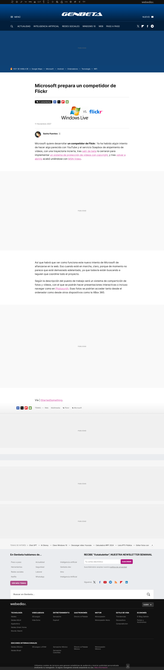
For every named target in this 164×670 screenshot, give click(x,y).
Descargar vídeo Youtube (81, 545)
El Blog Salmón (143, 616)
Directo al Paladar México (81, 648)
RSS (116, 582)
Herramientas (16, 567)
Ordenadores (72, 69)
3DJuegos (36, 616)
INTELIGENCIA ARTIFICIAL (46, 26)
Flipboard (142, 26)
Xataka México (17, 647)
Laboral (39, 572)
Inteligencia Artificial (68, 577)
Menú (17, 17)
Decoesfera (120, 620)
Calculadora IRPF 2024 (105, 545)
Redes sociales (17, 572)
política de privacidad (118, 567)
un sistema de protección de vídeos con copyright (79, 155)
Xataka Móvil (16, 620)
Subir (146, 605)
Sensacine (57, 616)
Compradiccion (122, 624)
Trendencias (121, 616)
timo (62, 572)
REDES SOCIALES (70, 26)
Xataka (13, 616)
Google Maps (37, 69)
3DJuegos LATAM (39, 647)
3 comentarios (45, 102)
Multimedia (55, 408)
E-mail (67, 101)
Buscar (148, 594)
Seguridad (40, 567)
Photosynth (62, 288)
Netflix (14, 577)
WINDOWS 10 (89, 26)
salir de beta (89, 151)
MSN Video (74, 158)
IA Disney (45, 545)
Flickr (67, 408)
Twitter (138, 26)
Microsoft (50, 69)
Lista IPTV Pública (125, 545)
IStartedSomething (51, 400)
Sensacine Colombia (57, 651)
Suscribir (126, 562)
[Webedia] (18, 603)
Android (60, 69)
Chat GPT (33, 545)
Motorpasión (100, 616)
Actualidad (40, 562)
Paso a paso (16, 562)
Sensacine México (60, 647)
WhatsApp (40, 577)
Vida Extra (36, 620)
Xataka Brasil (16, 650)
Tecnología (86, 69)
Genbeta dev (65, 567)
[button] (51, 133)
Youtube (105, 582)
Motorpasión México (100, 648)
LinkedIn (127, 582)
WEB (101, 26)
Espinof (56, 620)
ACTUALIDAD (23, 26)
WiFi (95, 69)
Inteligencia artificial (68, 562)
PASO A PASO (113, 26)
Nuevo (146, 17)
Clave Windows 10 (60, 545)
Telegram (152, 26)
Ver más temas (19, 583)
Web (46, 408)
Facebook (147, 26)
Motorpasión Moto (102, 620)
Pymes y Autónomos (141, 621)
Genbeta (82, 14)
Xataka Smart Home (19, 627)
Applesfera (15, 624)
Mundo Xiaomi (16, 631)
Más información (101, 667)
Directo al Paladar (81, 616)
